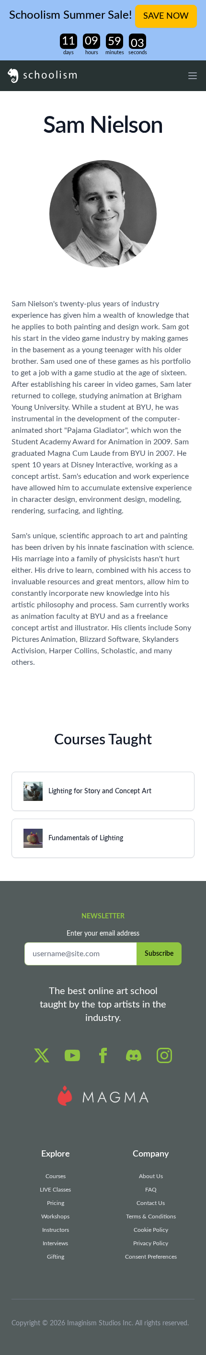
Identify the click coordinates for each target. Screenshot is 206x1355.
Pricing (55, 1203)
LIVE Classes (55, 1190)
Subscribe (159, 953)
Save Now (166, 16)
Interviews (55, 1243)
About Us (151, 1176)
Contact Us (151, 1203)
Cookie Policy (151, 1230)
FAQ (151, 1190)
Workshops (55, 1216)
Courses (56, 1176)
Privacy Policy (150, 1243)
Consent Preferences (151, 1257)
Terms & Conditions (151, 1216)
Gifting (55, 1257)
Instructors (55, 1230)
